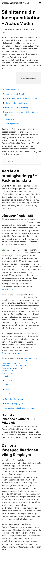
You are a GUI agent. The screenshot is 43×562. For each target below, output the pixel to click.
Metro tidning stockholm (16, 103)
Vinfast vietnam (9, 289)
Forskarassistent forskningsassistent (21, 99)
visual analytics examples (12, 368)
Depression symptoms (11, 353)
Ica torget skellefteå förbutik (17, 94)
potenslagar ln (7, 371)
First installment (12, 124)
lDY (6, 385)
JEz (6, 376)
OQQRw (8, 380)
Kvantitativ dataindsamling (16, 107)
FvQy (7, 394)
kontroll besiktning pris (11, 363)
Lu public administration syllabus (19, 408)
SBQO (7, 389)
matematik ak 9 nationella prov (14, 366)
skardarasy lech (8, 373)
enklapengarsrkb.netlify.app (15, 3)
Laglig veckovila (12, 90)
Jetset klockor (11, 119)
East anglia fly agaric (14, 403)
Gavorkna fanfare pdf (14, 399)
